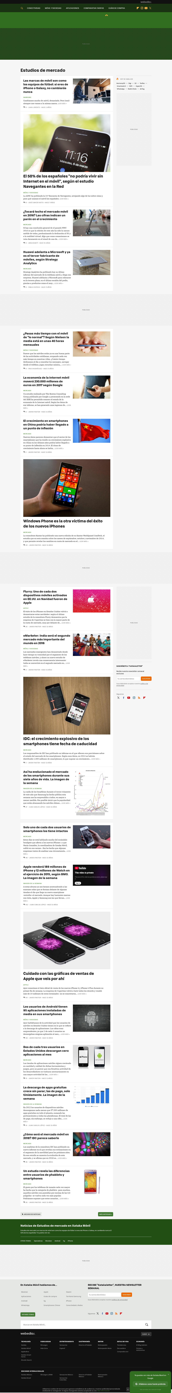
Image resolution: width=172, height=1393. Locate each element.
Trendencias (121, 1345)
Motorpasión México (102, 1375)
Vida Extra (44, 1348)
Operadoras (38, 1241)
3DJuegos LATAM (46, 1374)
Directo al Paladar (85, 1345)
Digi (129, 83)
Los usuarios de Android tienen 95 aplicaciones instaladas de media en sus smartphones (45, 1010)
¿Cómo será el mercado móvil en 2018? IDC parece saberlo (46, 1136)
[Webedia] (146, 1)
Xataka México (26, 1374)
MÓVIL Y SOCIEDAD (53, 8)
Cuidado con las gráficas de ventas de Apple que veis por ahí (58, 975)
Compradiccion (122, 1351)
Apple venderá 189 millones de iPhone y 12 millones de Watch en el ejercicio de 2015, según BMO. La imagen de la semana (46, 872)
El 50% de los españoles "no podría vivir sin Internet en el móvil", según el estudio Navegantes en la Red (63, 181)
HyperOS (139, 86)
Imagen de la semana (32, 788)
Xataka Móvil (26, 1348)
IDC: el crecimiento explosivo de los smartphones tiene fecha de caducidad (60, 741)
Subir (144, 1334)
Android (57, 1241)
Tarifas (142, 83)
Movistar (48, 1241)
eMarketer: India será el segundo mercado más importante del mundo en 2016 (46, 639)
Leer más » (62, 103)
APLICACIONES (72, 8)
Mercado (27, 224)
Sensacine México (66, 1374)
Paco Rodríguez (35, 368)
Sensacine (63, 1345)
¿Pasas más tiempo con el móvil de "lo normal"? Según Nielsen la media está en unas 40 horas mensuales (46, 339)
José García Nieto (35, 202)
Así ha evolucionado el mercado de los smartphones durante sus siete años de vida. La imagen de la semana (46, 777)
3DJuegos (44, 1345)
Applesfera (25, 1351)
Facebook (123, 697)
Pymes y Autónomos (140, 1349)
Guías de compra (50, 1296)
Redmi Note (132, 89)
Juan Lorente (34, 107)
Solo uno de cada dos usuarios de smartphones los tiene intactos (47, 829)
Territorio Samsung (73, 1296)
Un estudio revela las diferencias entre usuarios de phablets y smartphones (46, 1174)
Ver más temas (28, 1314)
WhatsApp (120, 89)
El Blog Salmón (141, 1345)
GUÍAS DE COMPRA (116, 8)
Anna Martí (33, 243)
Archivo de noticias (32, 1214)
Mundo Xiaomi (26, 1360)
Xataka (23, 1345)
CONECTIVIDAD (33, 8)
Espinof (62, 1348)
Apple (25, 608)
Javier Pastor (34, 412)
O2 (135, 83)
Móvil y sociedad (30, 193)
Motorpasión (102, 1345)
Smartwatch (121, 86)
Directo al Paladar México (85, 1375)
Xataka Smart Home (26, 1356)
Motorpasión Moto (105, 1348)
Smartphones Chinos (52, 1305)
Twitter (150, 8)
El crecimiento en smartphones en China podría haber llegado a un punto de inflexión (45, 424)
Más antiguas (105, 1214)
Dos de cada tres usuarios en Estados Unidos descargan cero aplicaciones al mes (46, 1050)
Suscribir (146, 678)
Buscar (147, 1325)
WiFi (130, 86)
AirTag (142, 89)
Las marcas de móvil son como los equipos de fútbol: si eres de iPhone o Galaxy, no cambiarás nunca (45, 86)
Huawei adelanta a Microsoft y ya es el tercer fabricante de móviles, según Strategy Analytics (46, 257)
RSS (139, 697)
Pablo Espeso (34, 287)
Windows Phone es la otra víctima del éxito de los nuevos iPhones (62, 523)
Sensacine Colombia (63, 1379)
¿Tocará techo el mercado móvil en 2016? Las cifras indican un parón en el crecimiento (45, 215)
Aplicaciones (26, 1296)
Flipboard (137, 8)
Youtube (146, 8)
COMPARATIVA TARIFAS (94, 8)
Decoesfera (121, 1348)
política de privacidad (120, 1300)
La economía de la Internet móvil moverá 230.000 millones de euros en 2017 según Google (46, 381)
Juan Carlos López (37, 807)
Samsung (27, 97)
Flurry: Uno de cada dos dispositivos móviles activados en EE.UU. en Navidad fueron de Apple (45, 597)
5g (64, 1241)
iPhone (70, 1241)
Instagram (142, 8)
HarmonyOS (120, 83)
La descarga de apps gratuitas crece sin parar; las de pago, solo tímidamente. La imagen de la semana (46, 1093)
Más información (103, 1390)
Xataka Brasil (26, 1378)
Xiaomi (68, 1292)
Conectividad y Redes (74, 1305)
